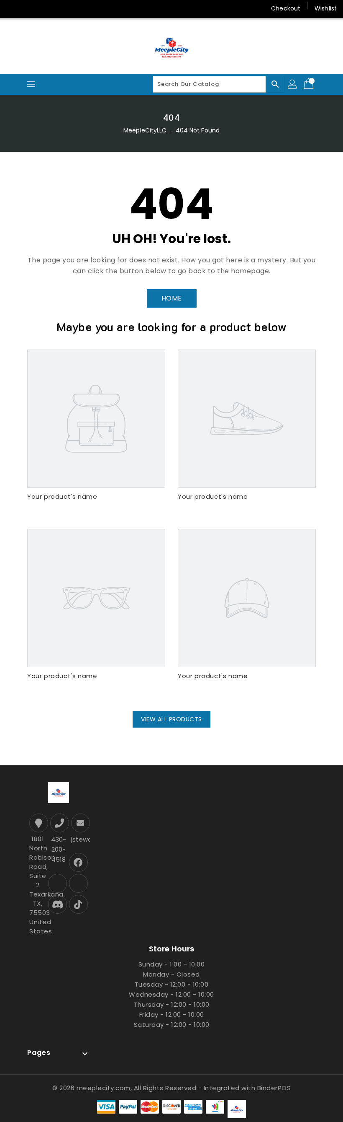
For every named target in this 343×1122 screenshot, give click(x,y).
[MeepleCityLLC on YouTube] (93, 8)
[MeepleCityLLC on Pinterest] (45, 8)
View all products (171, 719)
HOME (171, 298)
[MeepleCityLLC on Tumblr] (77, 8)
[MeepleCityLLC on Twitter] (29, 8)
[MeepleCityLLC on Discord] (109, 8)
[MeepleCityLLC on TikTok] (125, 8)
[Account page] (292, 84)
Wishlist (326, 8)
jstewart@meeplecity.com (79, 839)
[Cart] (309, 84)
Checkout (285, 8)
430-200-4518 (58, 849)
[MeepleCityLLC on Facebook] (13, 8)
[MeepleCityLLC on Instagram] (61, 8)
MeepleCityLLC (144, 130)
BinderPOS (274, 1087)
